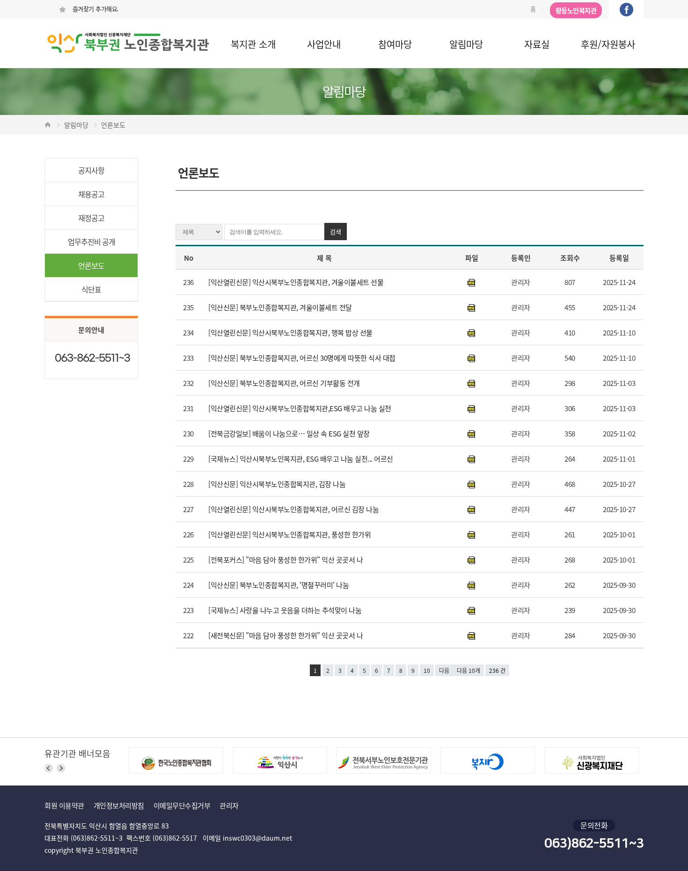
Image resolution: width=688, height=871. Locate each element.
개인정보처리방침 (119, 805)
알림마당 (466, 44)
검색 (335, 231)
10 (427, 670)
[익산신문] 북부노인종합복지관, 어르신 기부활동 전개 (284, 383)
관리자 (229, 805)
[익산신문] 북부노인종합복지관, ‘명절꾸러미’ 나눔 (279, 585)
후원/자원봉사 (608, 44)
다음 (444, 670)
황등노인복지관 (576, 10)
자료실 (536, 44)
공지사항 (91, 170)
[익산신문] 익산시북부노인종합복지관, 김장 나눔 (277, 484)
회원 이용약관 (64, 805)
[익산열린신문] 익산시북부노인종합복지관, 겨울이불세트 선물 (296, 282)
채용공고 (91, 194)
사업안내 (324, 44)
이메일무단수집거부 (182, 805)
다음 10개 (468, 670)
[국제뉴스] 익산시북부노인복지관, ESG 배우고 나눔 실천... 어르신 (302, 459)
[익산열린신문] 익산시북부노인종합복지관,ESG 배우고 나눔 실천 (300, 408)
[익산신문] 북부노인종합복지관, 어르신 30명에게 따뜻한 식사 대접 (302, 358)
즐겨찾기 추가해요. (95, 8)
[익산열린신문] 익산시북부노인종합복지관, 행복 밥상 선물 (292, 332)
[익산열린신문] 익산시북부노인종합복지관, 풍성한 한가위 (290, 534)
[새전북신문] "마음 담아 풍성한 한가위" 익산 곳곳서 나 (286, 635)
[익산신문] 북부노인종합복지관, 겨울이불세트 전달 (280, 307)
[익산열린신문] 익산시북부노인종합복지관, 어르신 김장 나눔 (294, 509)
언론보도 (91, 265)
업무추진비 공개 (91, 241)
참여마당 (395, 44)
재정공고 (91, 217)
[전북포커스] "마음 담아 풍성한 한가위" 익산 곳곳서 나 (286, 559)
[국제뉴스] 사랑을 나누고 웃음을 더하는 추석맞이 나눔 (285, 610)
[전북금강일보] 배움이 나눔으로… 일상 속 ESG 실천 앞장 (289, 433)
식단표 (91, 289)
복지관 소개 (253, 44)
